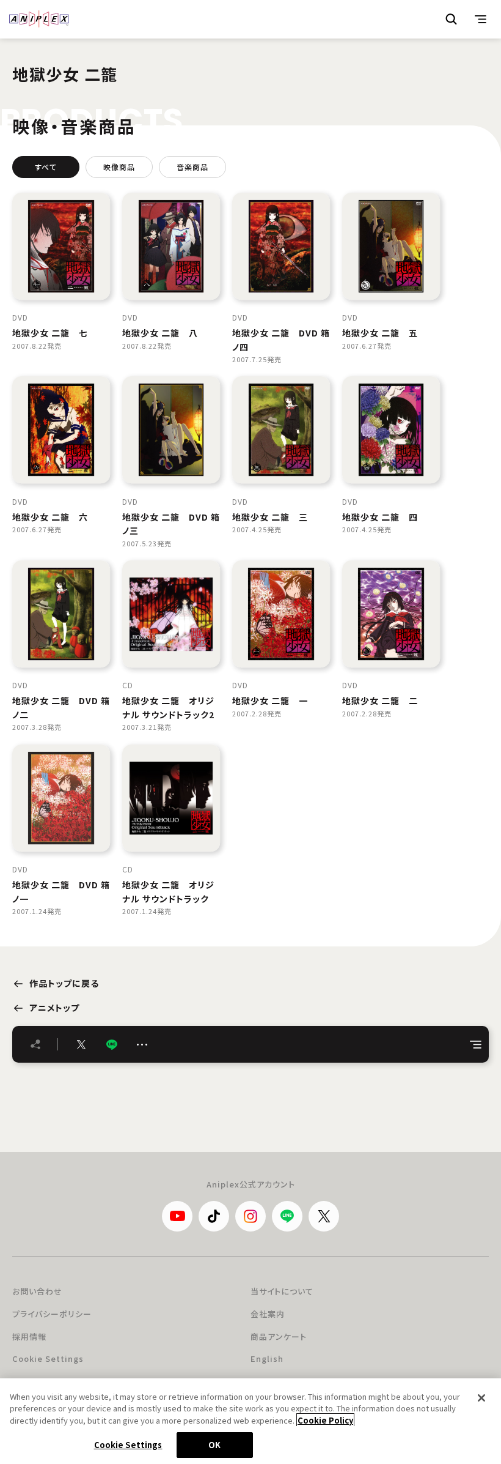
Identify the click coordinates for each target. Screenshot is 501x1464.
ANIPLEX (39, 19)
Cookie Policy (325, 1420)
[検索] (451, 19)
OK (214, 1445)
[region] (250, 1421)
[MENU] (480, 19)
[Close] (481, 1397)
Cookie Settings (48, 1358)
